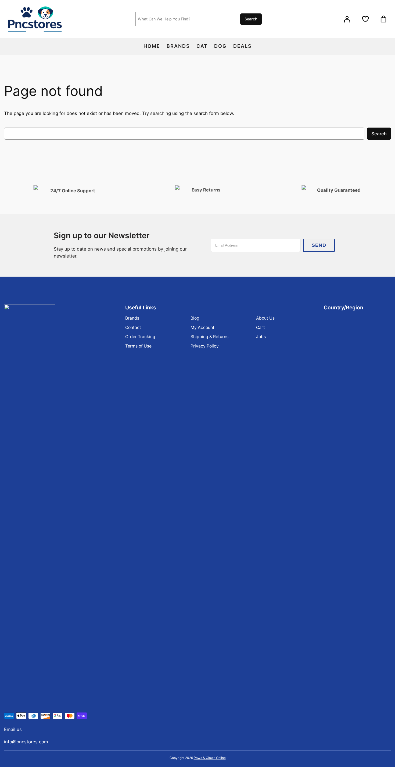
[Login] (347, 19)
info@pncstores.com (26, 741)
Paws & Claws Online (210, 758)
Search (251, 19)
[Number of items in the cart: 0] (383, 19)
